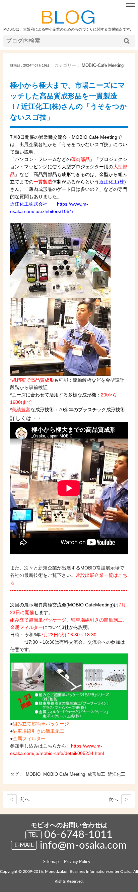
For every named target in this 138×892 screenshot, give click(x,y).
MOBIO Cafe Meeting (64, 774)
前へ (19, 799)
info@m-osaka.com (83, 845)
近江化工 (116, 774)
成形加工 (96, 774)
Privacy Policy (77, 862)
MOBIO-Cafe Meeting (103, 65)
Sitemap (51, 862)
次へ (118, 799)
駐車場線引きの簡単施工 (38, 731)
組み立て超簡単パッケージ (41, 723)
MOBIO (33, 774)
